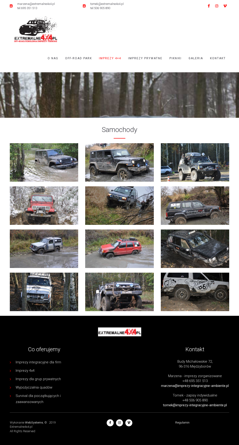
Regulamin (182, 422)
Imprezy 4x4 (25, 371)
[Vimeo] (225, 6)
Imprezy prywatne (145, 58)
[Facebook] (209, 6)
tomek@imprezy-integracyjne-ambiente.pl (195, 405)
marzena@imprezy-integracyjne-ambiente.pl (195, 386)
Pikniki (175, 58)
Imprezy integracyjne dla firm (38, 362)
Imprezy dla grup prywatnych (38, 379)
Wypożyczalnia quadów (34, 387)
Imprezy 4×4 (110, 58)
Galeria (196, 58)
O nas (53, 58)
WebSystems (34, 422)
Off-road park (78, 58)
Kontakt (218, 58)
